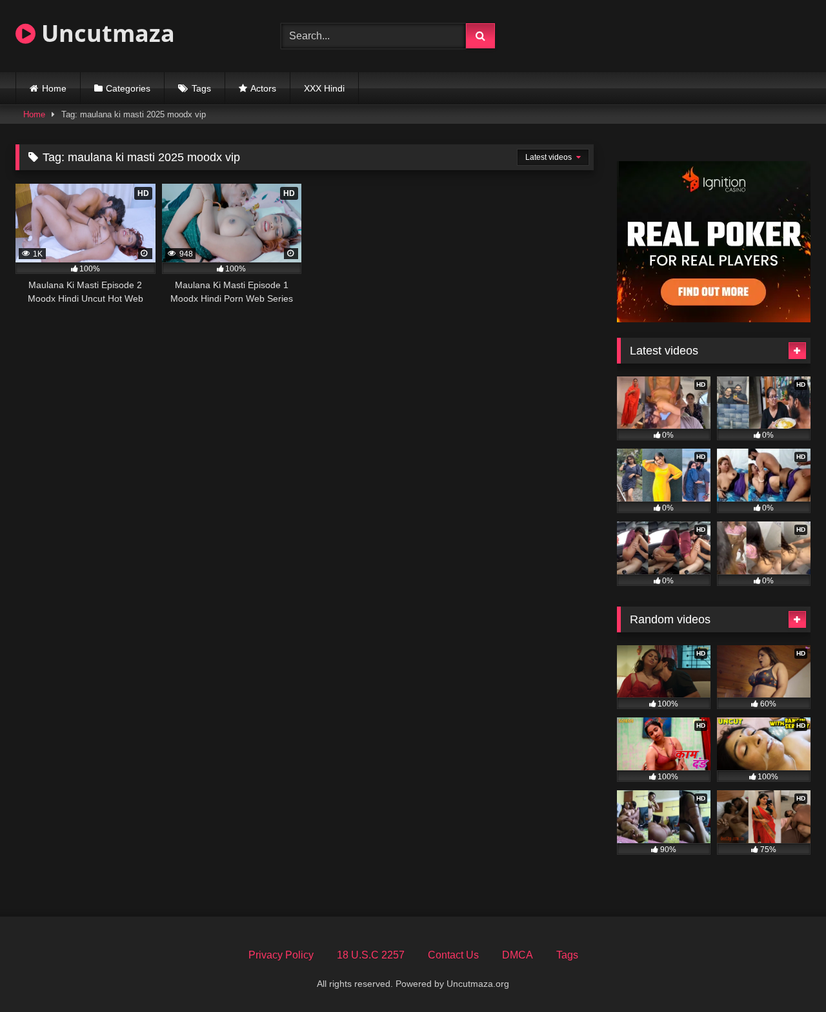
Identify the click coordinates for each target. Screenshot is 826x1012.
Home (54, 88)
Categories (128, 88)
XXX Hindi (324, 88)
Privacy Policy (281, 954)
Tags (201, 88)
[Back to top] (786, 973)
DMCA (517, 954)
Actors (263, 88)
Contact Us (453, 954)
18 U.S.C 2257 (371, 954)
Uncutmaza (105, 33)
